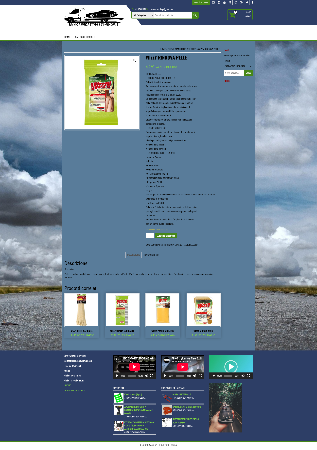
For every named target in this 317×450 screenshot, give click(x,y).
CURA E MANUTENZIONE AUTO (182, 49)
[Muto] (146, 375)
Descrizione (133, 254)
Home (163, 49)
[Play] (117, 375)
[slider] (228, 376)
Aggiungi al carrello (166, 235)
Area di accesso (201, 2)
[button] (231, 366)
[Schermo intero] (151, 375)
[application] (134, 367)
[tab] (133, 255)
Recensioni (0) (151, 254)
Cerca (248, 72)
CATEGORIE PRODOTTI (85, 37)
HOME (67, 37)
